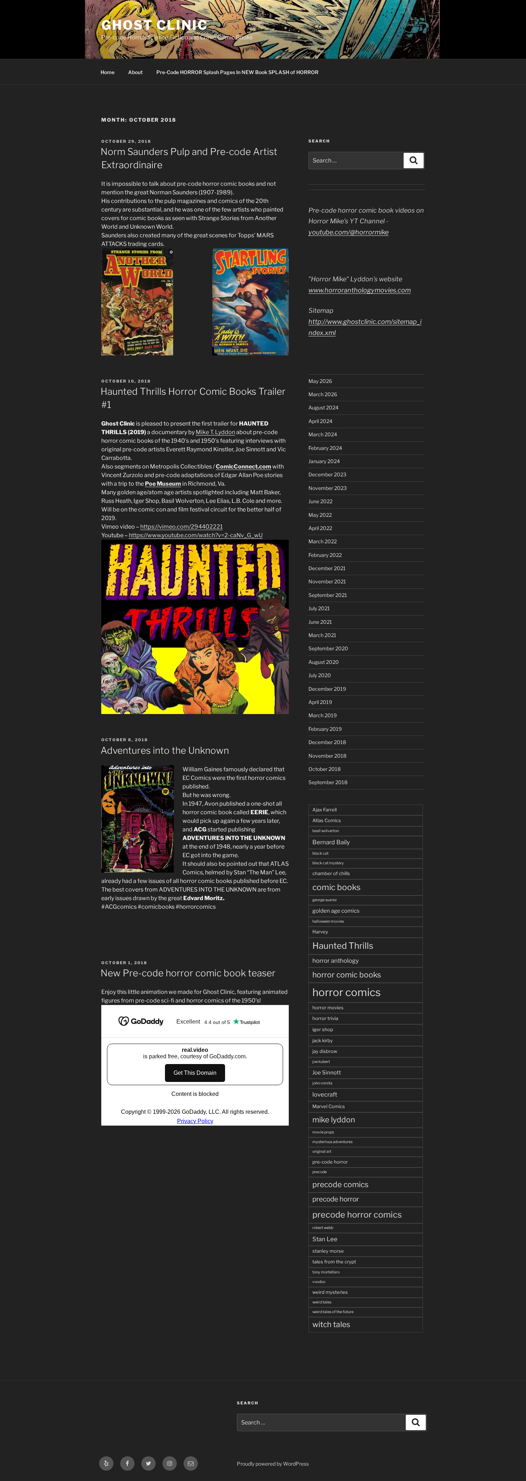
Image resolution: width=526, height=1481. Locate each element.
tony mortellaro (326, 1272)
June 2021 (320, 622)
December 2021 (327, 568)
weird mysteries (330, 1292)
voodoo (318, 1282)
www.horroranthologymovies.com (359, 290)
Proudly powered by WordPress (273, 1464)
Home (108, 72)
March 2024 (322, 434)
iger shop (322, 1029)
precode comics (340, 1184)
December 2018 (327, 742)
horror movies (328, 1007)
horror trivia (325, 1018)
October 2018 (324, 769)
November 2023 (327, 488)
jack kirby (322, 1040)
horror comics (346, 992)
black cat (320, 853)
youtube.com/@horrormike (348, 232)
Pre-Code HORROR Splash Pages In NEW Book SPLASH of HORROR (237, 72)
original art (321, 1151)
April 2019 (320, 702)
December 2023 (327, 474)
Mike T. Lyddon (215, 432)
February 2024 (325, 448)
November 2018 (327, 756)
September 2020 (328, 648)
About (135, 72)
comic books (336, 887)
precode (319, 1172)
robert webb (322, 1227)
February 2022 (325, 555)
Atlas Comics (326, 820)
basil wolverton (325, 831)
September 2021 (327, 595)
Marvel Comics (328, 1106)
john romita (322, 1083)
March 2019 (322, 715)
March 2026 (322, 394)
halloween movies (328, 921)
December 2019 (327, 689)
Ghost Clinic (154, 25)
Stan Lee (324, 1239)
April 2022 (320, 528)
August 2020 (323, 662)
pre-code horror (330, 1162)
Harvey (320, 931)
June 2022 (320, 501)
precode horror (335, 1199)
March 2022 (322, 541)
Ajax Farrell (324, 809)
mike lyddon (333, 1119)
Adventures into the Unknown (165, 750)
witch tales (331, 1324)
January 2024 (324, 461)
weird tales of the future (333, 1312)
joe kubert (321, 1061)
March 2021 (322, 635)
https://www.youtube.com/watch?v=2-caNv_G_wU (196, 535)
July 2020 (319, 675)
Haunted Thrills (342, 946)
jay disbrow (324, 1051)
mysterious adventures (332, 1142)
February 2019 (325, 729)
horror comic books (346, 974)
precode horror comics (357, 1214)
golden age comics (336, 910)
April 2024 (320, 421)
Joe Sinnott (326, 1072)
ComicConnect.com (243, 466)
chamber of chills (331, 873)
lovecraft (324, 1094)
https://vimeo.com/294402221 (181, 526)
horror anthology (335, 960)
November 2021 (327, 581)
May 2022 (320, 515)
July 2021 (319, 608)
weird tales (321, 1302)
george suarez (324, 900)
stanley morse (328, 1251)
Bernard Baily (331, 842)
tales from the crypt (334, 1261)
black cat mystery (328, 863)
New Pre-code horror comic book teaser (188, 973)
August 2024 (323, 407)
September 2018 (327, 782)
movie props (323, 1132)
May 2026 (320, 381)
